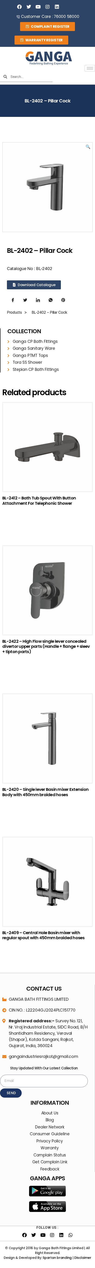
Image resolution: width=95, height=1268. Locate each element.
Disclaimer (82, 1257)
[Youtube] (38, 6)
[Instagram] (47, 6)
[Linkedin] (57, 6)
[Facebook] (19, 6)
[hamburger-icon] (90, 68)
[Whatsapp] (70, 1235)
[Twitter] (28, 6)
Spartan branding (57, 1257)
